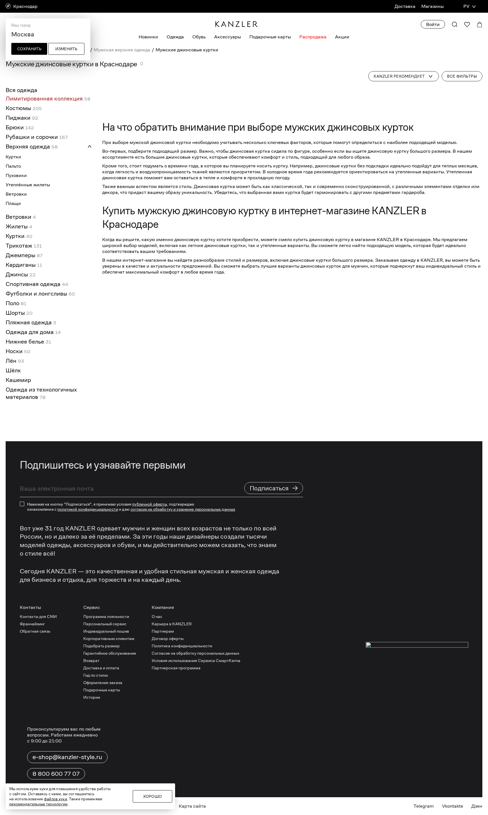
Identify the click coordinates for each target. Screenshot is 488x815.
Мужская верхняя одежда (122, 50)
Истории (91, 697)
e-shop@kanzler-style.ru (67, 757)
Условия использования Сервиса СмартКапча (196, 660)
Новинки (148, 37)
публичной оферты (149, 504)
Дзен (476, 806)
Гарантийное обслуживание (109, 653)
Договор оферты (168, 638)
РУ (466, 6)
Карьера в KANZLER (172, 623)
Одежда (175, 37)
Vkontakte (452, 806)
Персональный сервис (105, 623)
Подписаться (274, 488)
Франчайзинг (32, 623)
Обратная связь (35, 631)
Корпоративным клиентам (108, 638)
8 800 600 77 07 (56, 773)
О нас (157, 616)
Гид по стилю (95, 675)
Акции (342, 37)
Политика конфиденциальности (182, 645)
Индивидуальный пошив (106, 631)
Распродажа (312, 37)
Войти (433, 24)
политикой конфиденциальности (87, 509)
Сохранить (29, 49)
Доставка (405, 6)
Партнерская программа (176, 667)
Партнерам (163, 631)
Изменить (66, 49)
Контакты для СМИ (38, 616)
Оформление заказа (102, 682)
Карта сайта (192, 806)
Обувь (199, 37)
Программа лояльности (106, 616)
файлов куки (55, 799)
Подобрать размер (101, 645)
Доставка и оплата (101, 667)
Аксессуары (227, 37)
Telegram (423, 806)
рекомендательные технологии (38, 804)
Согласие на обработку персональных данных (195, 653)
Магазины (432, 6)
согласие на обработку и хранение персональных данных (182, 509)
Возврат (91, 660)
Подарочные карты (270, 37)
